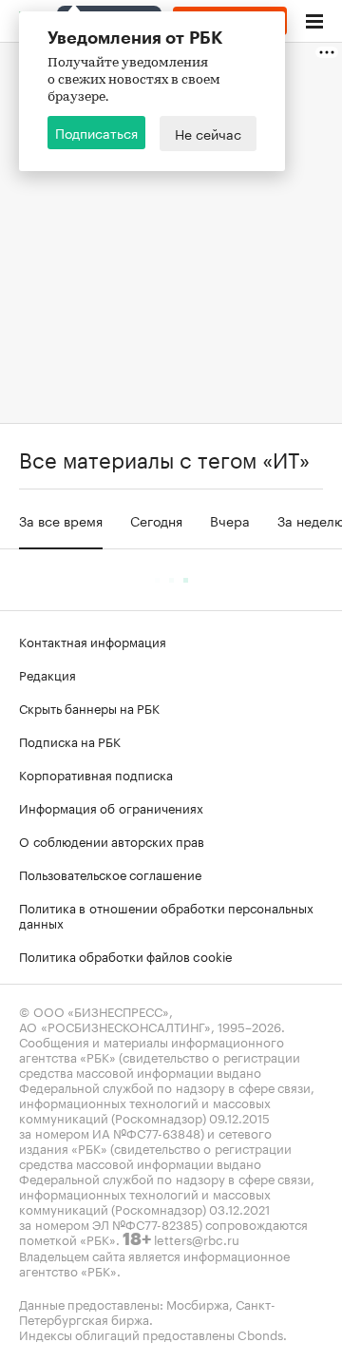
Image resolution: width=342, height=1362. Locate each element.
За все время (61, 519)
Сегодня (156, 519)
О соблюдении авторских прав (111, 840)
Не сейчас (208, 133)
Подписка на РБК (70, 740)
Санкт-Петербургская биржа (147, 1311)
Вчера (230, 519)
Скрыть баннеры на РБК (89, 707)
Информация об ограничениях (111, 806)
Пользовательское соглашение (110, 873)
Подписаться (96, 132)
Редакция (47, 673)
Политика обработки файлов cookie (126, 955)
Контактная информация (92, 640)
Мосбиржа (197, 1303)
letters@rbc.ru (196, 1238)
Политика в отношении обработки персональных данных (166, 914)
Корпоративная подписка (96, 773)
